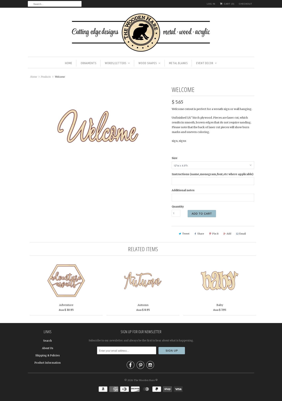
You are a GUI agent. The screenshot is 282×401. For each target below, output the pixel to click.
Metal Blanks (178, 63)
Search (47, 340)
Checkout (245, 4)
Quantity (178, 206)
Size (174, 158)
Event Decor (204, 63)
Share (200, 233)
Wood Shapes (148, 63)
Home (68, 63)
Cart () (228, 4)
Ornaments (88, 63)
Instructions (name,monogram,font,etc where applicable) (212, 174)
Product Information (47, 362)
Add (229, 233)
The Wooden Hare (144, 380)
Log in (211, 4)
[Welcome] (98, 126)
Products (46, 76)
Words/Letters (115, 63)
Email (242, 233)
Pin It (215, 233)
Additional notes (183, 190)
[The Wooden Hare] (141, 33)
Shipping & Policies (47, 355)
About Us (47, 348)
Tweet (185, 233)
